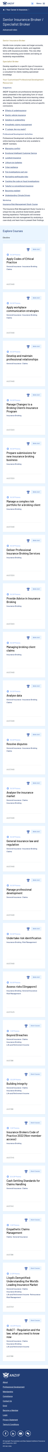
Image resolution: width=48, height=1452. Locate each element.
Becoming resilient (12, 191)
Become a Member (10, 1410)
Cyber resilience (11, 167)
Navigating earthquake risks (16, 177)
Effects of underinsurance (15, 110)
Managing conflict (12, 148)
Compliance (8, 1396)
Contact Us (7, 1401)
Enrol (5, 1406)
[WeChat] (28, 1433)
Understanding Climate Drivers (17, 195)
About (5, 1382)
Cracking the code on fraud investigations (22, 181)
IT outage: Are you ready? (15, 129)
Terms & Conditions (11, 1424)
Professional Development (13, 1387)
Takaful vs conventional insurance (19, 186)
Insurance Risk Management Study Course (20, 204)
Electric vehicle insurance (15, 115)
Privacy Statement (10, 1420)
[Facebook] (5, 1433)
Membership (8, 1392)
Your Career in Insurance (16, 10)
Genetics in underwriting (15, 120)
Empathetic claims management (18, 125)
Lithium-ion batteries (13, 163)
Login (5, 1415)
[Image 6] (8, 3)
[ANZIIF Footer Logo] (24, 1375)
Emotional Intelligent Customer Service (21, 153)
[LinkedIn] (13, 1433)
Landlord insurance (13, 158)
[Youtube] (20, 1433)
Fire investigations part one (16, 172)
